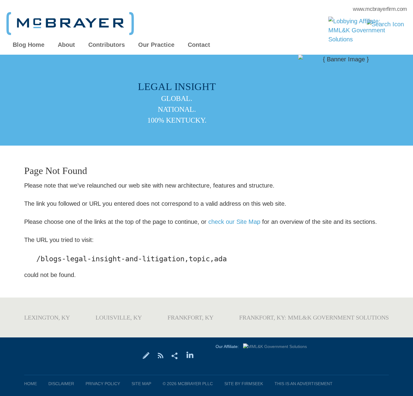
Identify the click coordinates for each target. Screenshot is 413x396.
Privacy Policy (103, 383)
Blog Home (28, 44)
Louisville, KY (119, 317)
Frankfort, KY (190, 317)
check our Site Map (234, 221)
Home (30, 383)
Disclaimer (61, 383)
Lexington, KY (47, 317)
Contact (199, 44)
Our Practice (156, 44)
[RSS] (160, 355)
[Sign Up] (146, 355)
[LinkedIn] (190, 355)
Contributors (106, 44)
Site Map (141, 383)
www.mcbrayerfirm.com (380, 9)
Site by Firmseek (243, 383)
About (66, 44)
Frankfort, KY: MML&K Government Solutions (314, 317)
